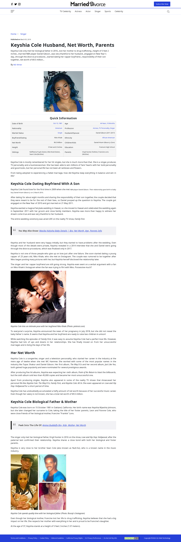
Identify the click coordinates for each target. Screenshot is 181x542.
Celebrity (119, 11)
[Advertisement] (30, 19)
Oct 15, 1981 (57, 123)
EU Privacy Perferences (93, 538)
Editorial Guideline (57, 538)
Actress (78, 11)
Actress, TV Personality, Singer (104, 128)
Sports (108, 11)
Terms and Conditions (18, 538)
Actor (88, 11)
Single (60, 133)
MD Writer (17, 65)
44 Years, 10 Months (107, 123)
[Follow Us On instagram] (19, 4)
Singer (98, 11)
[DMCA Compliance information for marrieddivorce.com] (131, 538)
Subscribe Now (162, 4)
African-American (108, 137)
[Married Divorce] (88, 4)
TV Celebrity (65, 11)
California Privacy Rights (74, 538)
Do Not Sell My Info (110, 538)
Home (13, 34)
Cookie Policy (44, 538)
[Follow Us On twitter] (15, 4)
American (58, 128)
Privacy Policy (32, 538)
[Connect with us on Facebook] (12, 4)
